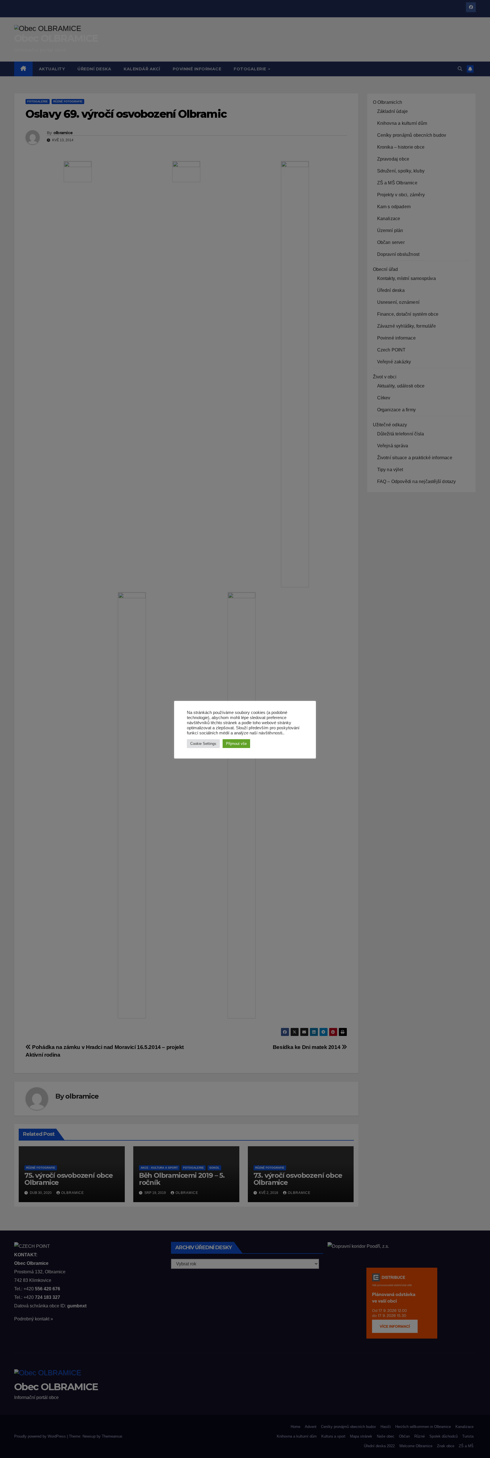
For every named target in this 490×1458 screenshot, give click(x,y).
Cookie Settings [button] (203, 743)
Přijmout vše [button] (236, 743)
